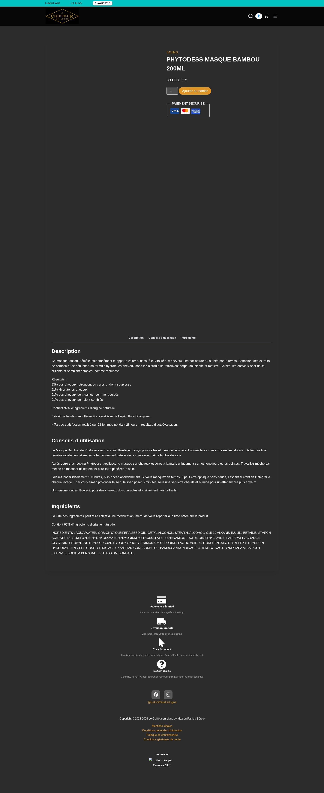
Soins (172, 52)
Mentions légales (162, 725)
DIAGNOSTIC (102, 3)
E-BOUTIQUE (52, 3)
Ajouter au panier (195, 91)
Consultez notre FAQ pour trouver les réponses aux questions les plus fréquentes (162, 676)
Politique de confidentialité (162, 734)
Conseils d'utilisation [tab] (162, 337)
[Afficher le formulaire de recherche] (247, 16)
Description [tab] (136, 337)
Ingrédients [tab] (188, 337)
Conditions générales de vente (162, 739)
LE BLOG (76, 3)
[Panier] (267, 16)
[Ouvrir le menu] (275, 16)
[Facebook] (156, 694)
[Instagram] (168, 694)
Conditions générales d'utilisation (162, 730)
